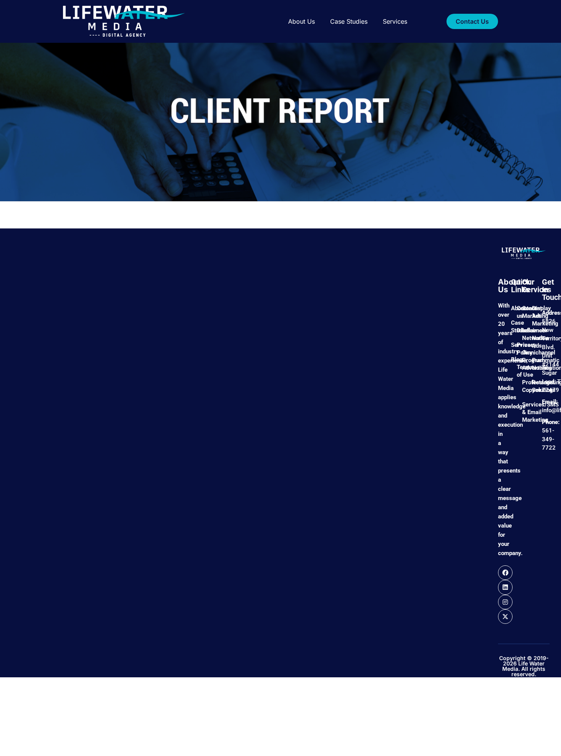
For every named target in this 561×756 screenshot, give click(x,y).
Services (395, 21)
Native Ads (533, 342)
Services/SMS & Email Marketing (523, 412)
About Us (301, 21)
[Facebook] (505, 572)
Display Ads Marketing (533, 316)
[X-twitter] (505, 616)
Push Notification (533, 364)
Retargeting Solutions (533, 386)
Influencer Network (523, 334)
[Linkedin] (505, 587)
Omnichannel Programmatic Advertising (523, 360)
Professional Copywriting (523, 386)
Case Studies (349, 21)
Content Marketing (523, 312)
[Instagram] (505, 602)
